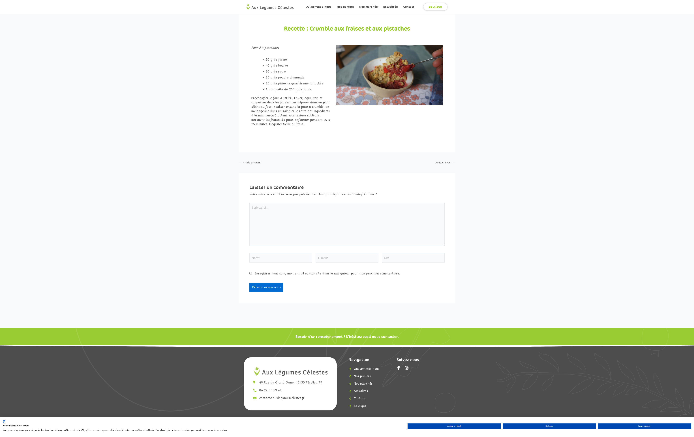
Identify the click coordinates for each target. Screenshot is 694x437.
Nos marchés (368, 7)
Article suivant (445, 162)
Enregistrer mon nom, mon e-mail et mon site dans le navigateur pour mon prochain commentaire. (327, 273)
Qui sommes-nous (318, 7)
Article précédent (250, 162)
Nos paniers (345, 7)
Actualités (390, 7)
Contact (408, 7)
